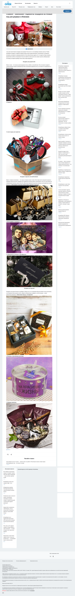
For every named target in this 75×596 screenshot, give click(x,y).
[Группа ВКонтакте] (29, 49)
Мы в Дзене (58, 6)
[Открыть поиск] (70, 3)
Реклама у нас (22, 6)
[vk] (8, 454)
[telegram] (12, 454)
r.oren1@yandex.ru (15, 568)
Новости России (18, 3)
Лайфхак (40, 6)
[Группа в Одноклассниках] (53, 556)
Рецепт (46, 6)
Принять (67, 11)
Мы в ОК (14, 6)
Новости (36, 3)
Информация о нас (31, 6)
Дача (52, 6)
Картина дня (6, 6)
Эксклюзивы (28, 3)
